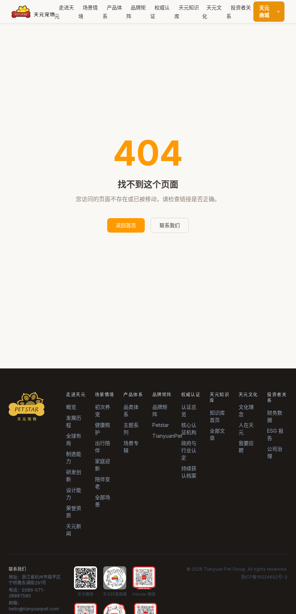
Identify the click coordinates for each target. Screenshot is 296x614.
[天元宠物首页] (33, 11)
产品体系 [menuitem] (112, 11)
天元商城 (264, 11)
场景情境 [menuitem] (88, 11)
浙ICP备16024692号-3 (264, 577)
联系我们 (170, 225)
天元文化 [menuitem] (212, 11)
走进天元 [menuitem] (64, 11)
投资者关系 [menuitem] (238, 11)
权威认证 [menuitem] (160, 11)
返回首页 (126, 225)
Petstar (160, 425)
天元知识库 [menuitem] (186, 11)
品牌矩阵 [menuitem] (136, 11)
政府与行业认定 (188, 450)
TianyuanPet (167, 436)
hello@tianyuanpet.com (34, 608)
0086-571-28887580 (27, 592)
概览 (71, 407)
